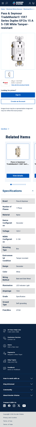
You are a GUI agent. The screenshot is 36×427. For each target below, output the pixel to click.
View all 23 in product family (20, 85)
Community (7, 390)
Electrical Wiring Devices (14, 9)
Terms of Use (7, 421)
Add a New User (13, 347)
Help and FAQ (12, 362)
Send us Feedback (14, 369)
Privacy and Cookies (10, 417)
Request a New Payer (15, 354)
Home (3, 9)
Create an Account (18, 101)
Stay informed (8, 384)
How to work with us (11, 378)
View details (18, 176)
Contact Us (11, 339)
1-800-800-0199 (13, 332)
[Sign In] (30, 3)
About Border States (11, 395)
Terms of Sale (8, 424)
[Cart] (33, 3)
